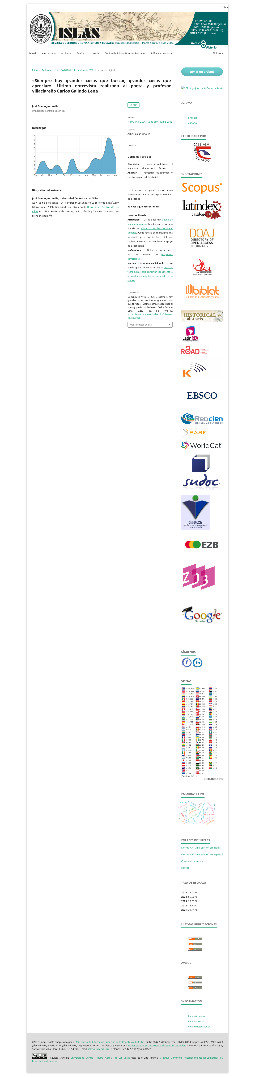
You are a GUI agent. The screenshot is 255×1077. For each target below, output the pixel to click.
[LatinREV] (190, 341)
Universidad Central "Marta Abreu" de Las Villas (100, 1057)
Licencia (94, 53)
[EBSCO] (202, 407)
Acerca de (47, 53)
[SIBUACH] (195, 529)
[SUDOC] (202, 490)
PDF (134, 105)
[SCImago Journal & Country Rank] (201, 88)
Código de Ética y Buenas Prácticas (125, 53)
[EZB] (202, 554)
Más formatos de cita (141, 324)
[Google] (202, 630)
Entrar (225, 7)
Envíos (80, 53)
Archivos (66, 53)
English (192, 117)
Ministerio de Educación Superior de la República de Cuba (110, 1042)
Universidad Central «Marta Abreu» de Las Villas (156, 1045)
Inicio (35, 70)
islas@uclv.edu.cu (98, 1049)
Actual (32, 53)
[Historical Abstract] (202, 320)
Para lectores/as (196, 1016)
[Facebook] (187, 666)
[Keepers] (202, 377)
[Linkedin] (197, 666)
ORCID (185, 868)
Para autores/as (196, 1021)
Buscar (219, 53)
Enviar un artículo (202, 72)
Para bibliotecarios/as (199, 1026)
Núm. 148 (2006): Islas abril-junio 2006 (74, 70)
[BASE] (193, 436)
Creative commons (192, 861)
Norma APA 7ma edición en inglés (201, 847)
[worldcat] (202, 448)
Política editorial (160, 53)
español (192, 122)
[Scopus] (202, 194)
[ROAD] (195, 353)
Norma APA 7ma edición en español (202, 854)
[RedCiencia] (202, 423)
